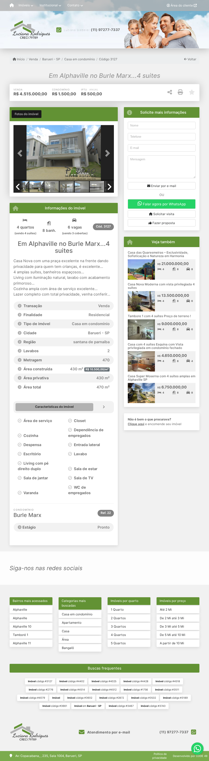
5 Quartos (118, 643)
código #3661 (54, 705)
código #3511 (167, 689)
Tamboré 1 (20, 635)
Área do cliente (182, 5)
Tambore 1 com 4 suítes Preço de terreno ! (159, 316)
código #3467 (121, 705)
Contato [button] (73, 5)
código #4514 (72, 689)
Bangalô (68, 648)
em (87, 705)
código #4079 (32, 697)
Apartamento (71, 623)
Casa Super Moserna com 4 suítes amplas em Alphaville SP (161, 378)
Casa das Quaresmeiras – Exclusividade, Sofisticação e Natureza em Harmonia (158, 254)
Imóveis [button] (24, 5)
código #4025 (104, 681)
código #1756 (136, 689)
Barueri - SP (51, 59)
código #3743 (153, 705)
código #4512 (104, 689)
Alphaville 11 (22, 643)
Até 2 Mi (166, 609)
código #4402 (71, 681)
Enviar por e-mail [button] (163, 186)
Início (20, 59)
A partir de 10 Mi (172, 643)
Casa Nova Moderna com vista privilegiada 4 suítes (161, 286)
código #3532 (143, 697)
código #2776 (41, 689)
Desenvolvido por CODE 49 (190, 756)
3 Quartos (118, 626)
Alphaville (20, 609)
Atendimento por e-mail (108, 732)
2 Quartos (118, 618)
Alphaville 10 (22, 626)
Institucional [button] (49, 5)
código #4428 (135, 681)
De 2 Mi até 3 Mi (172, 618)
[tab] (26, 114)
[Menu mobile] (12, 5)
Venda (33, 59)
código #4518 (168, 681)
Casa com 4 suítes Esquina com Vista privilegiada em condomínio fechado (155, 346)
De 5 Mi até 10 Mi (172, 635)
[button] (21, 153)
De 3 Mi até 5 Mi (172, 626)
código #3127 (40, 681)
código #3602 (79, 697)
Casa (65, 631)
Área (65, 639)
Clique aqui (136, 424)
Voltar (191, 59)
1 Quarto (117, 609)
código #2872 (111, 697)
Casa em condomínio (79, 59)
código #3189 (175, 697)
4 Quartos (118, 635)
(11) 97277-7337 (105, 30)
